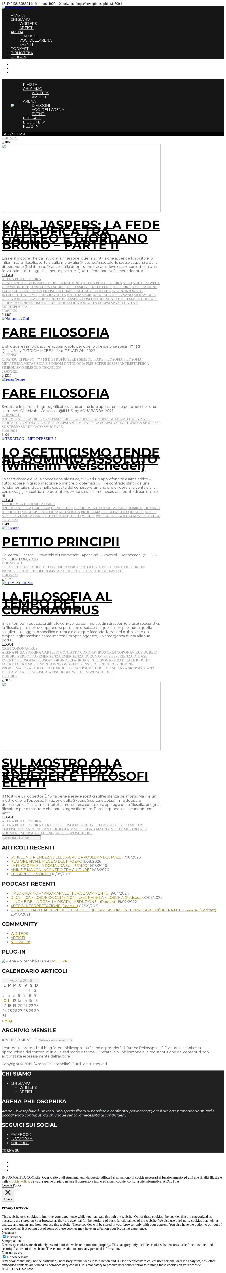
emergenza (50, 656)
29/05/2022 (10, 311)
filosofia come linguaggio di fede (77, 291)
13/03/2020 (10, 575)
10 (4, 1001)
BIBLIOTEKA (22, 53)
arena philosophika (102, 283)
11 (9, 1001)
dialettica (101, 287)
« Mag (7, 1021)
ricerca (73, 571)
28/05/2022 (10, 371)
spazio (117, 303)
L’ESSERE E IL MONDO (31, 874)
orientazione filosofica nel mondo (37, 303)
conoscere (62, 508)
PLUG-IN (18, 57)
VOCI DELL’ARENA (35, 40)
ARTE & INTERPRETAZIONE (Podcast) (44, 906)
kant (46, 829)
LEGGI (7, 275)
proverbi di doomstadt (41, 571)
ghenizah (118, 419)
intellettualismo (19, 295)
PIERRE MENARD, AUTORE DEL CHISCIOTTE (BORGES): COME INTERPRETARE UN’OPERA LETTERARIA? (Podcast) (113, 910)
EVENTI (26, 44)
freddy (86, 825)
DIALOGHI (28, 36)
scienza (119, 668)
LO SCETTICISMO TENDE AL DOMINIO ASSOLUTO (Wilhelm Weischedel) (81, 459)
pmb (90, 363)
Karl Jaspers (79, 295)
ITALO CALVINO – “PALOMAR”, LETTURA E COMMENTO (60, 893)
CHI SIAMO (20, 19)
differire (122, 287)
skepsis (135, 668)
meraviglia (145, 295)
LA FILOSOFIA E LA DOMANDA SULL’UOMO (49, 866)
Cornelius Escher (47, 287)
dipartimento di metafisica (100, 508)
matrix (103, 829)
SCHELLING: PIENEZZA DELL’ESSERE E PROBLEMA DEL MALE (66, 857)
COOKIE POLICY (24, 1170)
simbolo (33, 367)
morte (117, 829)
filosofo (44, 660)
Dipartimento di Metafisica (28, 504)
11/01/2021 (9, 431)
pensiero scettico (98, 664)
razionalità (85, 303)
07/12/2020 (10, 520)
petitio (108, 567)
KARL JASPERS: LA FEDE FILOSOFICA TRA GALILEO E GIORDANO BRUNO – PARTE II (81, 234)
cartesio (50, 652)
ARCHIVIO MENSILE (19, 1040)
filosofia (132, 359)
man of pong (82, 829)
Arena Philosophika (21, 279)
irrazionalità (52, 295)
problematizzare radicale (28, 668)
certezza (41, 508)
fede (6, 291)
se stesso (11, 427)
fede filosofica (27, 291)
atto (127, 283)
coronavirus (93, 652)
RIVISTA (18, 15)
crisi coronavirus (125, 652)
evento (9, 660)
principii (10, 571)
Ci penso (10, 355)
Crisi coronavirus (20, 648)
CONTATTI (19, 64)
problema (90, 512)
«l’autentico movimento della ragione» (42, 283)
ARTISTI (26, 28)
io (138, 660)
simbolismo (13, 367)
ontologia (74, 363)
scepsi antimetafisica (128, 363)
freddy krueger (110, 825)
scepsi (104, 303)
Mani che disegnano (113, 295)
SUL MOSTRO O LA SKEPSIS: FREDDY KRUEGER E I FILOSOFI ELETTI (75, 772)
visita (41, 672)
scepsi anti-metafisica (77, 423)
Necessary (14, 1237)
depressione (78, 287)
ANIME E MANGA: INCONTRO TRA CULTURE (50, 870)
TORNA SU (11, 1150)
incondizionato (127, 291)
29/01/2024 (10, 138)
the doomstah (108, 571)
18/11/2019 (9, 676)
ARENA (17, 32)
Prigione (125, 664)
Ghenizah (11, 415)
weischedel (107, 516)
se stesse (152, 423)
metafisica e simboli (43, 363)
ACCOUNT (19, 72)
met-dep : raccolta (40, 512)
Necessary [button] (9, 1232)
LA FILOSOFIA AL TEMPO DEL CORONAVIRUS (57, 603)
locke (21, 664)
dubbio (150, 652)
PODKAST (20, 49)
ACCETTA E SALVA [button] (18, 1269)
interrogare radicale (112, 660)
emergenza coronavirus (86, 656)
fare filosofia (108, 359)
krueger (61, 829)
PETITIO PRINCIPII (61, 541)
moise (33, 664)
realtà (137, 512)
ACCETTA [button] (171, 1181)
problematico (115, 512)
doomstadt (45, 567)
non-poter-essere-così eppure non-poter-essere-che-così (102, 299)
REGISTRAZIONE (25, 68)
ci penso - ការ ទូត (33, 359)
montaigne (50, 664)
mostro (131, 829)
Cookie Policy (19, 1181)
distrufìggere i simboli (71, 359)
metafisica (12, 363)
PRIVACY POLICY (25, 1166)
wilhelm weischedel (139, 516)
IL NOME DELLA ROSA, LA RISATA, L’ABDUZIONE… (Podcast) (64, 902)
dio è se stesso (46, 419)
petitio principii (131, 567)
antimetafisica (16, 419)
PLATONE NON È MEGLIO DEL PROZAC (46, 861)
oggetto (70, 664)
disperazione (144, 287)
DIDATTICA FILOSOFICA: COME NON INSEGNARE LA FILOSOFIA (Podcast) (76, 897)
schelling (44, 833)
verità (88, 516)
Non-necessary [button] (12, 1253)
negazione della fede (23, 299)
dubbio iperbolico (20, 656)
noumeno (11, 833)
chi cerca (24, 567)
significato (32, 427)
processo (65, 668)
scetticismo (56, 516)
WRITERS (28, 24)
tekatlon (51, 367)
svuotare (53, 427)
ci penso (10, 359)
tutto (75, 516)
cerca (8, 567)
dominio (135, 508)
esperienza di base (129, 656)
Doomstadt (13, 563)
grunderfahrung (71, 660)
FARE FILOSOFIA (55, 332)
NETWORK (20, 942)
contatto (69, 652)
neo (143, 829)
